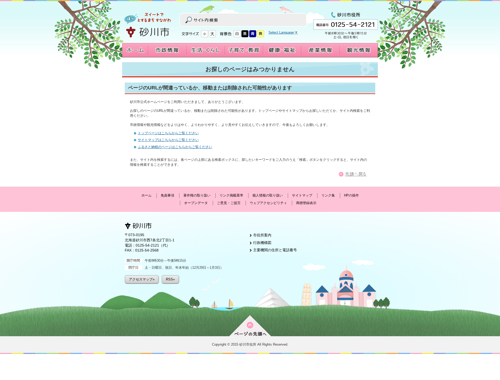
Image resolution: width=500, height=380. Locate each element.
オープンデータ (196, 203)
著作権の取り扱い (196, 195)
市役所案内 (262, 235)
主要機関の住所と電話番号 (275, 250)
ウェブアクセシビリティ (268, 203)
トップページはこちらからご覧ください (168, 133)
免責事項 (167, 195)
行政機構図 (262, 243)
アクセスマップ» (141, 279)
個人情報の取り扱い (267, 195)
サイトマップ (302, 195)
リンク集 (328, 195)
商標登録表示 (306, 203)
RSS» (170, 279)
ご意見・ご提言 (229, 203)
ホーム (146, 195)
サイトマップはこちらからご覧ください (168, 140)
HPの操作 (351, 195)
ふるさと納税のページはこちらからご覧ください (175, 147)
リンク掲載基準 (231, 195)
